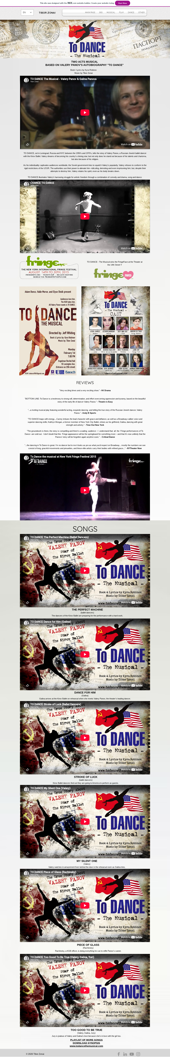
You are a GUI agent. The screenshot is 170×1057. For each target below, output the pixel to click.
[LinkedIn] (125, 1054)
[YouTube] (131, 1054)
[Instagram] (138, 1054)
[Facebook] (118, 1054)
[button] (111, 12)
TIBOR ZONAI (47, 12)
